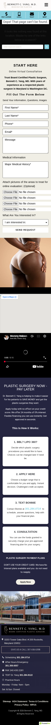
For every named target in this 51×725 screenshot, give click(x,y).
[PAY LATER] (6, 14)
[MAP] (45, 14)
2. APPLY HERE (25, 474)
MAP (45, 17)
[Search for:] (22, 47)
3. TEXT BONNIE (25, 502)
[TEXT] (32, 14)
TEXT (32, 17)
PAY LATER (6, 17)
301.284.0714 (33, 508)
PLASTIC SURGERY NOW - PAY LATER (25, 387)
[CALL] (19, 14)
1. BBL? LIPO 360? (25, 442)
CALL (19, 17)
